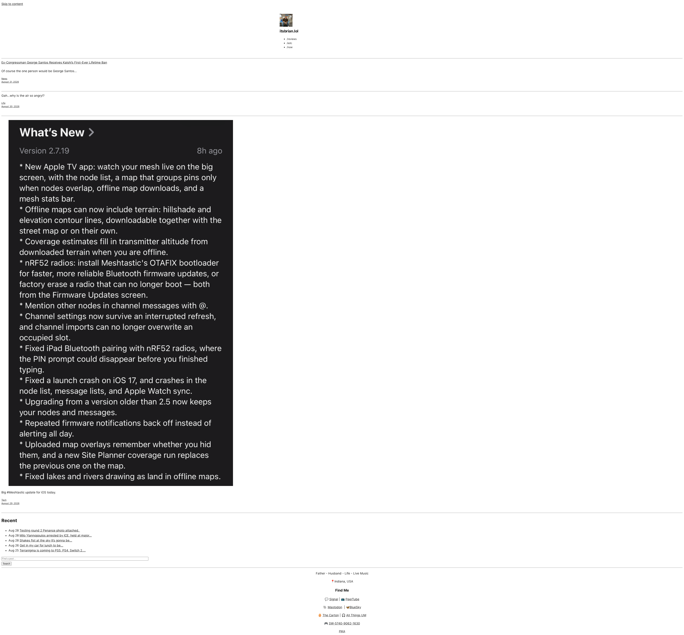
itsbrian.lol (289, 31)
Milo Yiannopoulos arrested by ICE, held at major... (56, 535)
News (4, 78)
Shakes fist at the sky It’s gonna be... (46, 540)
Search (6, 563)
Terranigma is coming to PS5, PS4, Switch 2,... (53, 550)
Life (3, 103)
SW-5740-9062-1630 (344, 623)
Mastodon (335, 607)
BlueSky (355, 607)
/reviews (292, 38)
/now (289, 47)
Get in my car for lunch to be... (41, 545)
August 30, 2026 (10, 106)
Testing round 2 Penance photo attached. (50, 530)
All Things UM (356, 615)
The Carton (331, 615)
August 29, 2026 (10, 503)
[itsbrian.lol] (286, 25)
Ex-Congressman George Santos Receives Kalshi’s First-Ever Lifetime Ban (54, 62)
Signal (333, 599)
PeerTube (352, 599)
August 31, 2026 (10, 81)
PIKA (342, 631)
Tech (3, 500)
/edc (289, 43)
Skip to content (12, 4)
